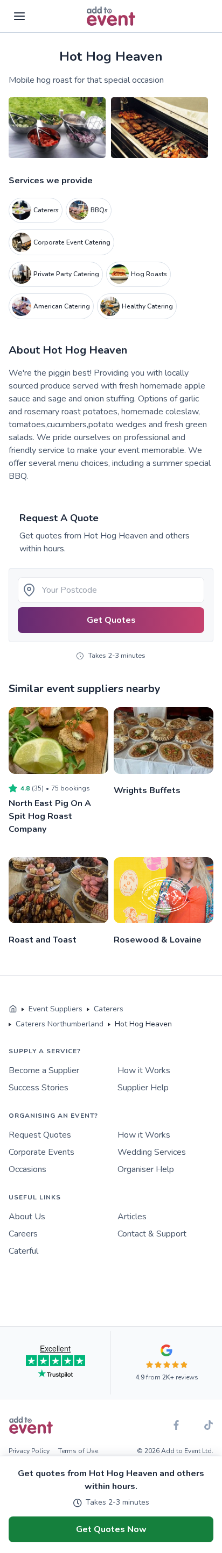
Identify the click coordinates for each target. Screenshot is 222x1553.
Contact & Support (151, 1234)
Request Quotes (40, 1135)
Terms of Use (78, 1451)
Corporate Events (41, 1152)
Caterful (23, 1251)
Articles (132, 1217)
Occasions (27, 1169)
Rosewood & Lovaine (158, 940)
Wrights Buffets (147, 790)
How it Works (143, 1070)
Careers (23, 1234)
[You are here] (13, 1009)
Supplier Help (143, 1088)
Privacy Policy (29, 1451)
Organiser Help (145, 1169)
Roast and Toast (43, 940)
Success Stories (38, 1088)
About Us (27, 1217)
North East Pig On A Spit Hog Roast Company (50, 816)
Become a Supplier (44, 1070)
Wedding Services (151, 1152)
